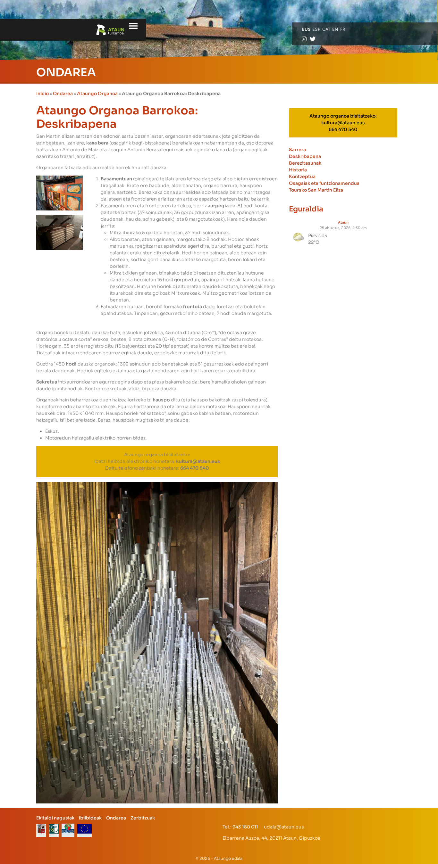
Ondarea (63, 93)
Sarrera (297, 149)
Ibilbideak (90, 818)
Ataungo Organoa (97, 93)
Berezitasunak (305, 163)
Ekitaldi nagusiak (55, 818)
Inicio (42, 93)
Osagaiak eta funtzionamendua (324, 183)
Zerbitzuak (143, 818)
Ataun (343, 222)
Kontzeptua (302, 176)
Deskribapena (305, 156)
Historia (298, 170)
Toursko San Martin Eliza (316, 190)
